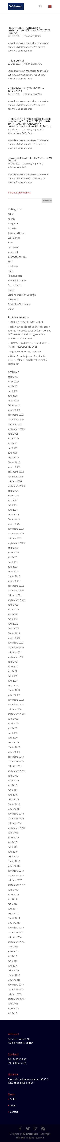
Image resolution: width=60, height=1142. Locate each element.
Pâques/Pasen (15, 275)
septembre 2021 (16, 656)
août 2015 (13, 1003)
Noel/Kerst (13, 266)
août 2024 (13, 490)
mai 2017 (12, 903)
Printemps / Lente (17, 280)
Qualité (11, 289)
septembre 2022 (16, 599)
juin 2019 (12, 785)
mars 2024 (13, 514)
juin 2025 (12, 443)
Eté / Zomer (14, 237)
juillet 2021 (13, 666)
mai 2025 (12, 448)
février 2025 (14, 462)
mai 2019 (12, 789)
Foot (10, 242)
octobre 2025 (15, 424)
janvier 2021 (14, 694)
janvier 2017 (14, 922)
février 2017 (14, 918)
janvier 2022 (14, 638)
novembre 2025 (16, 419)
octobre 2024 (15, 481)
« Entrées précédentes (19, 192)
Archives (12, 228)
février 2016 (14, 975)
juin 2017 (12, 899)
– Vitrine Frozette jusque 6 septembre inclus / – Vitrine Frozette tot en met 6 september (27, 360)
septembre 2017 (16, 884)
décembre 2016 (16, 927)
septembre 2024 (16, 485)
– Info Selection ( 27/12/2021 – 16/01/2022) (26, 90)
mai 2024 (12, 504)
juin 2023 (12, 557)
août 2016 (13, 946)
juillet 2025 (13, 438)
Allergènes (13, 223)
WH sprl (20, 1137)
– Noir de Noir (16, 60)
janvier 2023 (14, 580)
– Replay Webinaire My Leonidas (24, 351)
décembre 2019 (16, 756)
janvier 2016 (14, 979)
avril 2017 (13, 908)
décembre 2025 (16, 414)
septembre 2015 (16, 998)
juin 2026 (12, 386)
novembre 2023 (16, 533)
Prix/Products (15, 285)
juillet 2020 (13, 723)
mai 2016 (12, 960)
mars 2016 (13, 970)
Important (28, 35)
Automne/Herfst (16, 233)
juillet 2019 (13, 780)
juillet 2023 (13, 552)
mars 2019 (13, 799)
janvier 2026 (14, 409)
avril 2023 (13, 566)
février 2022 (14, 633)
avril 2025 (13, 452)
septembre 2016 (16, 941)
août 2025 (13, 433)
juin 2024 (12, 500)
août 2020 (13, 718)
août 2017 (13, 889)
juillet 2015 (13, 1008)
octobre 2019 (15, 766)
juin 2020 (12, 728)
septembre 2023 (16, 543)
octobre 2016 (15, 937)
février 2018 (14, 861)
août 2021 (13, 661)
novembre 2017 (16, 875)
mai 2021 (12, 675)
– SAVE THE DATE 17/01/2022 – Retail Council (30, 159)
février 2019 (14, 804)
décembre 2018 (16, 813)
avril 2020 (13, 737)
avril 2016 (13, 965)
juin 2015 (12, 1013)
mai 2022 (12, 618)
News (13, 1105)
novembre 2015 (16, 989)
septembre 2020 (16, 713)
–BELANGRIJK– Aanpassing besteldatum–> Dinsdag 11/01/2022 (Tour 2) (29, 30)
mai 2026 (12, 391)
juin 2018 (12, 842)
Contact (14, 1111)
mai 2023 (12, 562)
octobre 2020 (15, 709)
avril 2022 (13, 623)
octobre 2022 (15, 595)
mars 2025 (13, 457)
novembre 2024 (16, 476)
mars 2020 (13, 742)
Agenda (27, 129)
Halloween (13, 247)
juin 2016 (12, 956)
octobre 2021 (15, 652)
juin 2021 (12, 671)
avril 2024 (13, 509)
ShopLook (13, 299)
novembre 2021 (16, 647)
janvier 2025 (14, 467)
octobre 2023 (15, 538)
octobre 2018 (15, 823)
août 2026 (13, 376)
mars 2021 (13, 685)
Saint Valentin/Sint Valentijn (22, 294)
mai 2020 (12, 733)
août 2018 (13, 832)
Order (38, 35)
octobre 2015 (15, 994)
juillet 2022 (13, 609)
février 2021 (14, 690)
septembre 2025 (16, 429)
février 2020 (14, 747)
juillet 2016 (13, 951)
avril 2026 (13, 395)
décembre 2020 (16, 699)
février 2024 (14, 519)
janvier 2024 (14, 524)
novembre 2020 (16, 704)
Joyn (10, 261)
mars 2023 (13, 571)
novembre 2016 (16, 932)
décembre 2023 (16, 528)
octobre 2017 (15, 880)
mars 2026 (13, 400)
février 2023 (14, 576)
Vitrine (11, 308)
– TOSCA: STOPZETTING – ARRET (25, 322)
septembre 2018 (16, 827)
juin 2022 (12, 614)
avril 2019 (13, 794)
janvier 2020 (14, 751)
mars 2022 (13, 628)
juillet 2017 (13, 894)
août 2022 (13, 604)
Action (11, 213)
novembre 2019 (16, 761)
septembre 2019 (16, 770)
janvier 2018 (14, 865)
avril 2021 (13, 680)
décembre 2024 (16, 471)
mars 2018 (13, 856)
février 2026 (14, 405)
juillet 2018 (13, 837)
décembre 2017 (16, 870)
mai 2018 (12, 846)
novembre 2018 (16, 818)
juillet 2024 (13, 495)
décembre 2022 (16, 585)
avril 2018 (13, 851)
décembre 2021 (16, 642)
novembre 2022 (16, 590)
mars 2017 (13, 913)
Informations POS (32, 63)
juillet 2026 (13, 381)
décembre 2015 (16, 984)
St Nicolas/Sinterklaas (19, 304)
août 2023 (13, 547)
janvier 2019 (14, 808)
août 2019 (13, 775)
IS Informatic (30, 1133)
